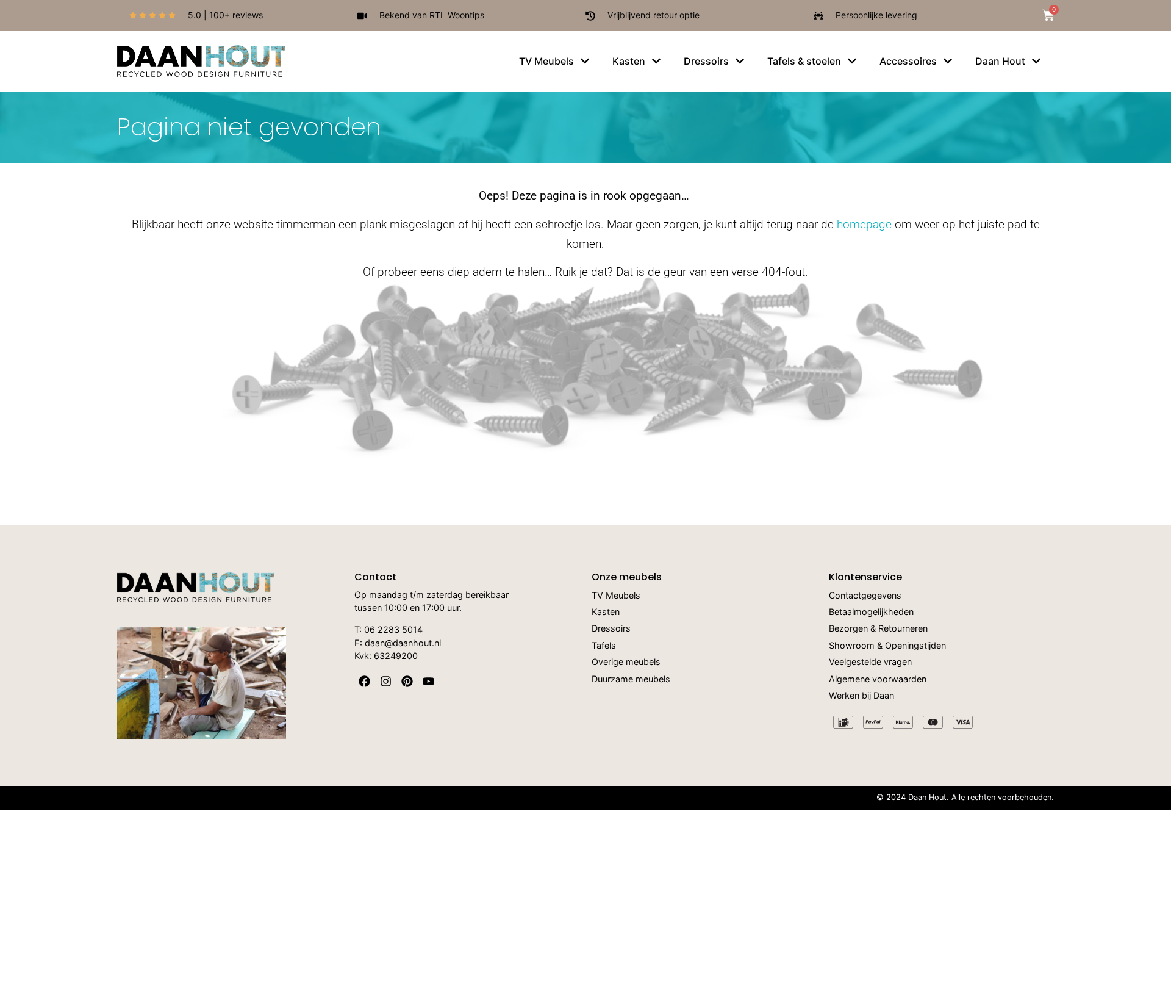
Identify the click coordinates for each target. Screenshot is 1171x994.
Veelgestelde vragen (870, 662)
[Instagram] (386, 681)
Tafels (604, 645)
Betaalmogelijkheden (871, 612)
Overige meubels (626, 662)
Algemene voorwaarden (877, 679)
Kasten (606, 612)
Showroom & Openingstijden (887, 645)
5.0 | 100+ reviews (225, 15)
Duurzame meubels (631, 679)
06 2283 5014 (393, 629)
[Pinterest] (407, 681)
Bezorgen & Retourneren (878, 628)
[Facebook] (364, 681)
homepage (864, 224)
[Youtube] (428, 681)
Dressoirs (611, 628)
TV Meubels (616, 595)
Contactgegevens (865, 595)
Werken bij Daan (861, 695)
